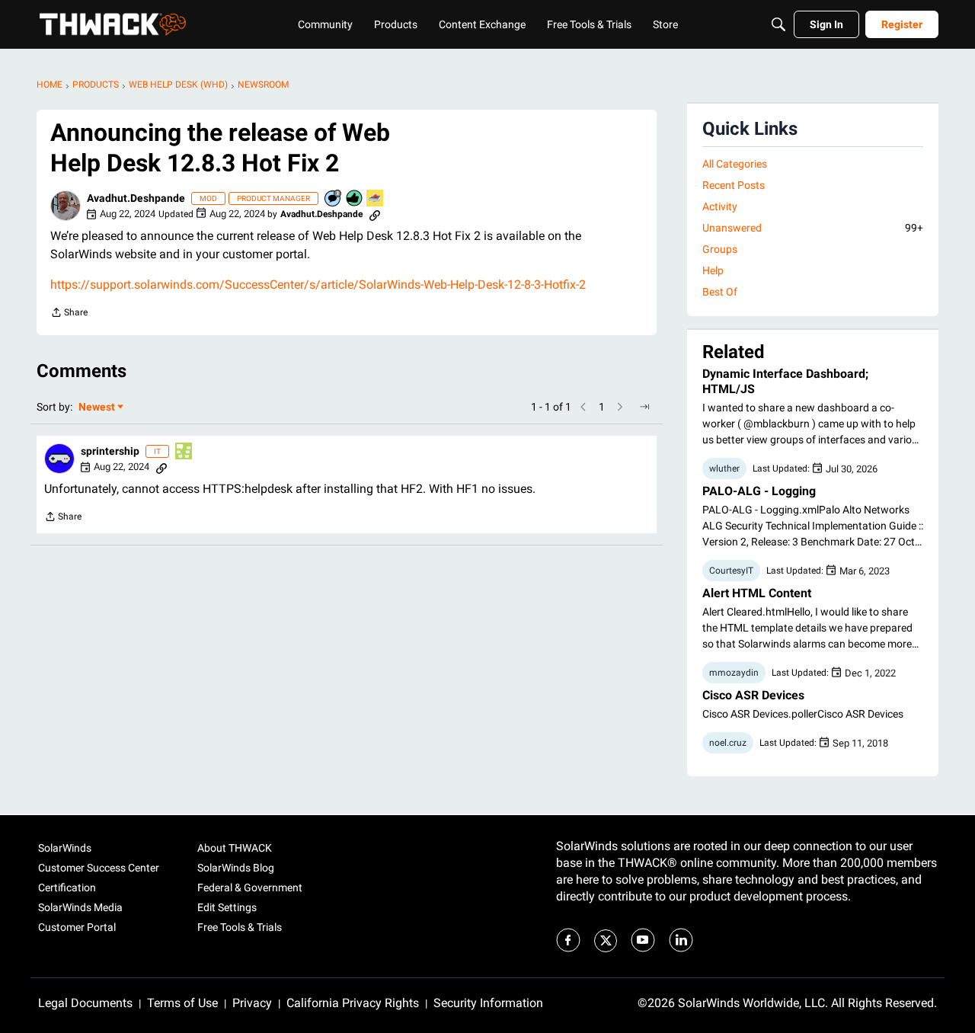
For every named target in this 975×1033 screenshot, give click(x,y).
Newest (96, 408)
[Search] (778, 24)
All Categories (734, 164)
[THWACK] (113, 24)
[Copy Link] (375, 214)
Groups (719, 249)
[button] (65, 205)
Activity (719, 206)
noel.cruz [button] (727, 742)
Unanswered (812, 228)
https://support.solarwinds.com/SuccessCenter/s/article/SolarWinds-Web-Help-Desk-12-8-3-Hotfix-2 (318, 284)
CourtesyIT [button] (731, 570)
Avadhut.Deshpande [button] (136, 198)
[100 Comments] (333, 199)
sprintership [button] (110, 451)
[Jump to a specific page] (644, 407)
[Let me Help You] (375, 199)
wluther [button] (724, 468)
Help (713, 270)
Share (69, 314)
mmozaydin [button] (734, 672)
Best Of (719, 292)
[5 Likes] (355, 199)
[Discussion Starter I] (184, 452)
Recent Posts (733, 185)
